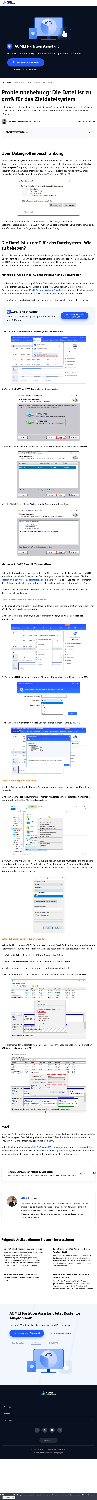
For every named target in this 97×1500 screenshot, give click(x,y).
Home (3, 82)
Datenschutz (39, 1452)
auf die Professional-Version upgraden (48, 1147)
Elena (14, 121)
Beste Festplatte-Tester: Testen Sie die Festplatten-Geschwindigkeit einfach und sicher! (22, 1277)
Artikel (9, 82)
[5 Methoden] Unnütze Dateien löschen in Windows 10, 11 (71, 1250)
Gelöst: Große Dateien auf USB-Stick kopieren (23, 1249)
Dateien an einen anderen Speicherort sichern (24, 579)
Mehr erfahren (87, 1495)
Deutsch (47, 1440)
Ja (84, 1173)
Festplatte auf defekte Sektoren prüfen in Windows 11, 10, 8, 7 (71, 1276)
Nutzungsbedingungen (54, 1452)
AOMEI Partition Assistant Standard (46, 290)
